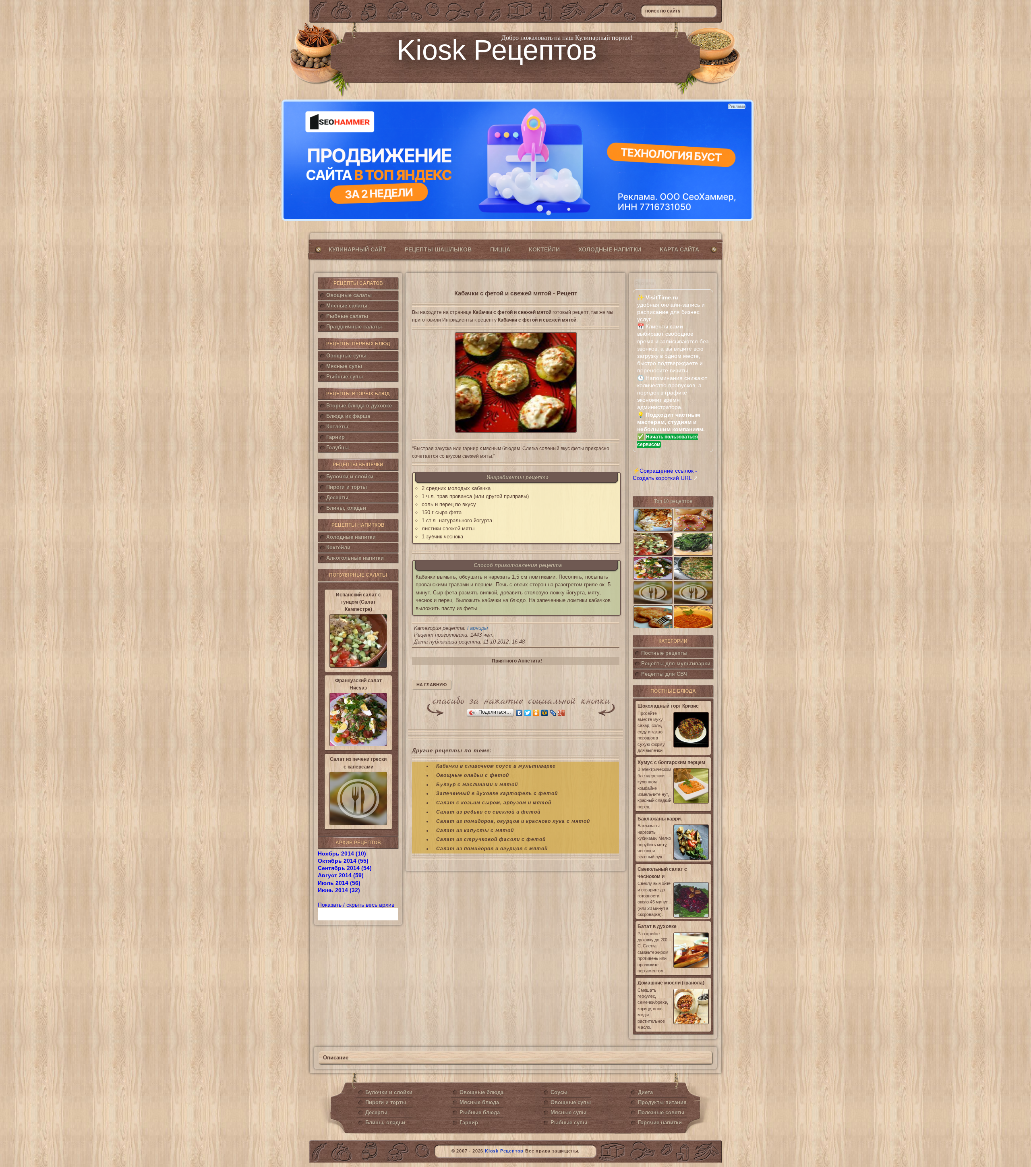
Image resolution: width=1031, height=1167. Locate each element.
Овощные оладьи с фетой (472, 775)
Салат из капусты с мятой (475, 830)
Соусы (559, 1092)
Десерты (337, 497)
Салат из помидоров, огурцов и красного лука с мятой (513, 821)
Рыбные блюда (480, 1112)
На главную (431, 684)
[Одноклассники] (536, 713)
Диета (645, 1092)
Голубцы (337, 447)
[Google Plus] (561, 713)
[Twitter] (528, 713)
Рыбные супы (344, 377)
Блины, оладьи (346, 508)
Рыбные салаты (347, 316)
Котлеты (337, 427)
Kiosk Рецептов (497, 50)
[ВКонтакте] (519, 713)
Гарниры (477, 628)
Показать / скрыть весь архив (356, 904)
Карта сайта (679, 249)
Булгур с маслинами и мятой (477, 784)
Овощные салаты (349, 295)
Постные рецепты (664, 653)
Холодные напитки (609, 249)
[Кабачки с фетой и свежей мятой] (515, 382)
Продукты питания (662, 1102)
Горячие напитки (660, 1122)
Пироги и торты (346, 487)
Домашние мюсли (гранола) (671, 983)
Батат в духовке (657, 926)
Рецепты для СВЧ (664, 674)
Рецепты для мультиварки (675, 663)
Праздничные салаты (354, 327)
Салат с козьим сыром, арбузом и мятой (493, 803)
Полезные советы (661, 1112)
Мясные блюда (479, 1102)
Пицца (500, 249)
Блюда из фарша (348, 416)
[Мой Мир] (544, 713)
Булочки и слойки (349, 476)
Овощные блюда (481, 1092)
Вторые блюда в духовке (359, 406)
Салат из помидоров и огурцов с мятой (492, 848)
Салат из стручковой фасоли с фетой (491, 839)
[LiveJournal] (553, 713)
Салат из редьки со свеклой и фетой (488, 812)
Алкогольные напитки (355, 558)
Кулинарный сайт (357, 249)
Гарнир (335, 437)
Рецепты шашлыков (438, 249)
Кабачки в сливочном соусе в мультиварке (496, 766)
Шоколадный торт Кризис (668, 706)
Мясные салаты (346, 306)
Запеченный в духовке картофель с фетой (497, 793)
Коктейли (544, 249)
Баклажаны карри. (660, 819)
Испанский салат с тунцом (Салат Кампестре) (358, 602)
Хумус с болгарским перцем (671, 762)
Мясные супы (344, 366)
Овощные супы (346, 356)
